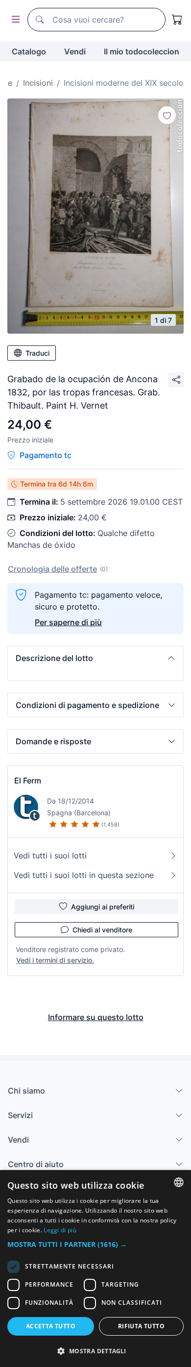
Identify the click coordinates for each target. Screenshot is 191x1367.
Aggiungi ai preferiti (102, 907)
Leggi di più (60, 1230)
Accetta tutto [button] (50, 1326)
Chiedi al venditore (102, 930)
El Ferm (27, 780)
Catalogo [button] (29, 51)
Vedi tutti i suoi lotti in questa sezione (84, 875)
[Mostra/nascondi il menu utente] (13, 19)
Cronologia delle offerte (52, 569)
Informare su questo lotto (95, 1017)
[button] (95, 658)
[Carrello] (177, 19)
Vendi (75, 51)
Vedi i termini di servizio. (55, 960)
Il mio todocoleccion (141, 51)
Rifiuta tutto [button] (141, 1326)
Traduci (37, 353)
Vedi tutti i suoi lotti (50, 855)
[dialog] (95, 1268)
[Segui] (167, 115)
